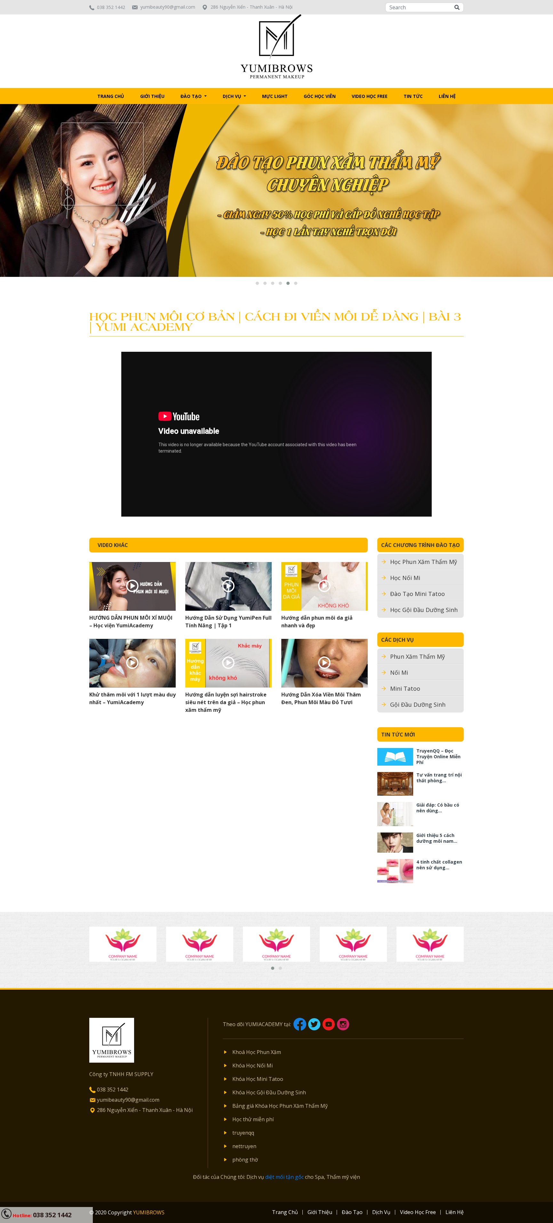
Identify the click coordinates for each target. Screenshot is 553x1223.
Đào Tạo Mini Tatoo (417, 594)
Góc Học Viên (320, 96)
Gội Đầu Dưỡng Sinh (417, 704)
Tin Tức (413, 96)
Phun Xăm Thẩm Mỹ (417, 656)
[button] (257, 283)
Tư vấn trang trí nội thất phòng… (439, 778)
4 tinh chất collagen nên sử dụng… (439, 865)
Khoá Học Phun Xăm (256, 1052)
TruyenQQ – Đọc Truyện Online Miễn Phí (438, 756)
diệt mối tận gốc (284, 1176)
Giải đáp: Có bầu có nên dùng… (437, 808)
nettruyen (244, 1146)
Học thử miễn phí (253, 1119)
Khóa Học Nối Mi (252, 1065)
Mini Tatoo (405, 688)
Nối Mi (399, 672)
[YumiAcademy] (277, 45)
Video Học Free (370, 96)
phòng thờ (245, 1159)
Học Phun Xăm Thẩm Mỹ (423, 562)
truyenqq (243, 1132)
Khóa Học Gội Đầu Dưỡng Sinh (269, 1092)
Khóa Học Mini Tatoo (257, 1078)
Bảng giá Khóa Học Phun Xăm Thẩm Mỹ (280, 1105)
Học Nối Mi (405, 578)
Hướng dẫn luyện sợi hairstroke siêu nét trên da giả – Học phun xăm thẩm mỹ (226, 702)
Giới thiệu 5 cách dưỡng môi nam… (436, 838)
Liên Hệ (447, 96)
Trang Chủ (110, 96)
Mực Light (275, 96)
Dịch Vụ (233, 96)
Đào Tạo (191, 96)
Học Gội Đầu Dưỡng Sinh (424, 610)
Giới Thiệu (152, 96)
